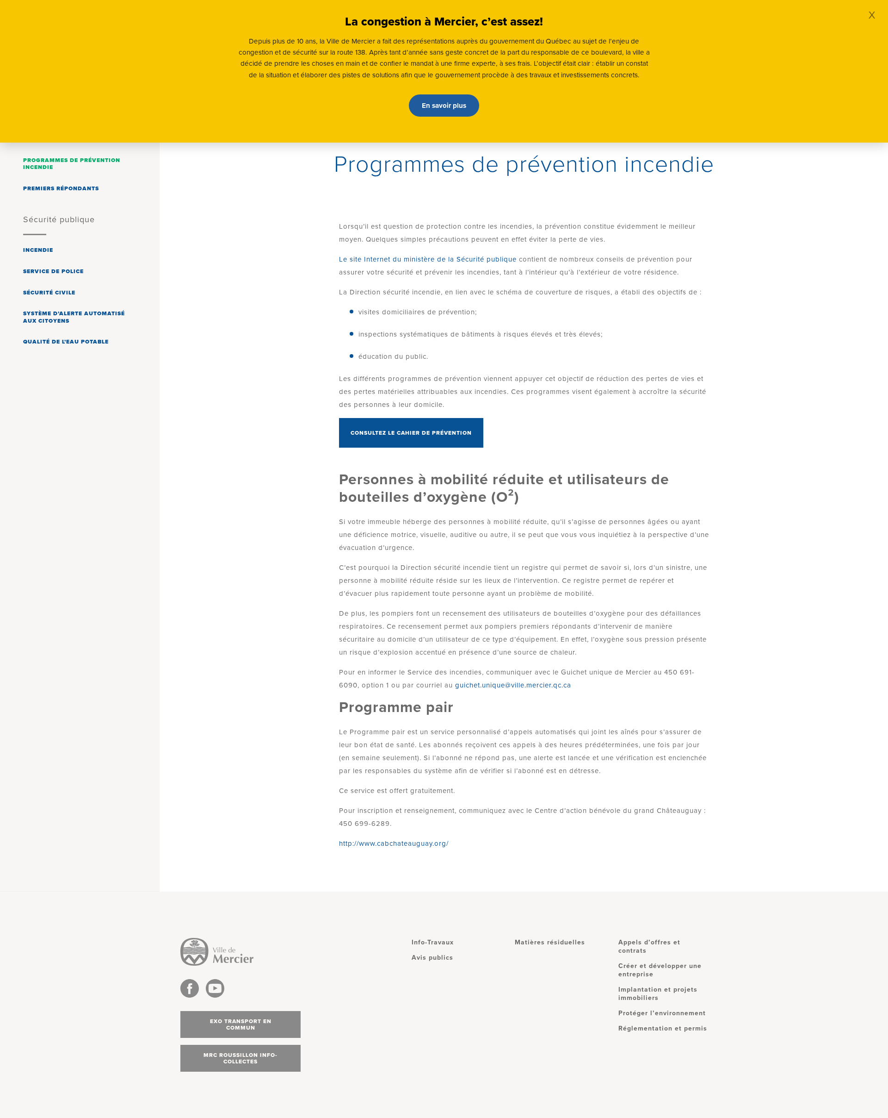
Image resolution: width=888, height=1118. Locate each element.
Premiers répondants (61, 188)
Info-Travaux (433, 942)
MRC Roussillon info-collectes (241, 1058)
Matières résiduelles (550, 942)
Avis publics (432, 958)
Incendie (38, 250)
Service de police (53, 271)
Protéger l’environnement (662, 1013)
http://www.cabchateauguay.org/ (394, 843)
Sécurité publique (59, 219)
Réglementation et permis (662, 1028)
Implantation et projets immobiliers (657, 994)
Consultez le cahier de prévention (411, 433)
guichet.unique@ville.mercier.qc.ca (513, 685)
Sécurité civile (49, 292)
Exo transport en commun (240, 1024)
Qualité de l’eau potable (66, 341)
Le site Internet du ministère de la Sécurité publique (428, 259)
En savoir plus (444, 105)
